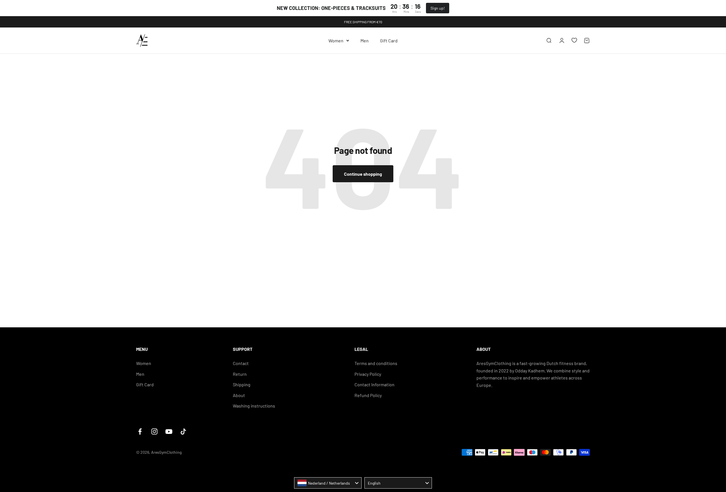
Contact (241, 363)
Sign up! (437, 8)
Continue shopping (363, 174)
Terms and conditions (375, 363)
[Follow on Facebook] (140, 431)
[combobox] (328, 483)
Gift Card (389, 40)
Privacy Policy (367, 374)
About (239, 395)
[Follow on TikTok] (183, 431)
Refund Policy (368, 395)
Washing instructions (254, 405)
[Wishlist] (574, 40)
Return (240, 374)
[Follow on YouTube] (169, 431)
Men (364, 40)
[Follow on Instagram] (154, 431)
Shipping (241, 384)
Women (335, 40)
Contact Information (374, 384)
